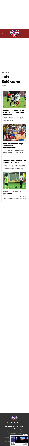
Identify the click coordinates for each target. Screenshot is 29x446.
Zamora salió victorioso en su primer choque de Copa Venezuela (13, 112)
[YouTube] (18, 422)
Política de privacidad (20, 429)
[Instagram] (14, 422)
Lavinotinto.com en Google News (14, 426)
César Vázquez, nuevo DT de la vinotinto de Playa (14, 161)
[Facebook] (11, 422)
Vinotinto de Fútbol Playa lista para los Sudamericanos (13, 145)
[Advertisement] (14, 14)
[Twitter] (8, 422)
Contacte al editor (8, 429)
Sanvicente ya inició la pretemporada (12, 193)
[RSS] (21, 422)
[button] (2, 33)
